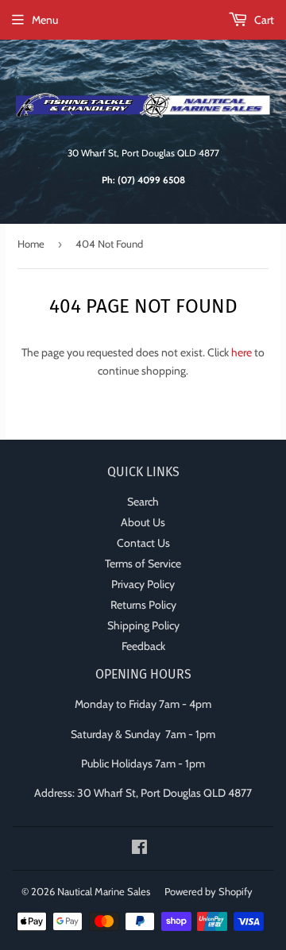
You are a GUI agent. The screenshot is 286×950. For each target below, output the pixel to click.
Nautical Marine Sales (103, 891)
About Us (143, 522)
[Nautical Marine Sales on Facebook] (139, 849)
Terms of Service (143, 563)
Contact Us (143, 543)
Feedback (143, 646)
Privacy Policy (143, 584)
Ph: (143, 180)
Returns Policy (143, 605)
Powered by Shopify (208, 891)
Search (143, 501)
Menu (45, 20)
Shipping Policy (143, 625)
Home (30, 243)
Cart (263, 20)
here (241, 352)
